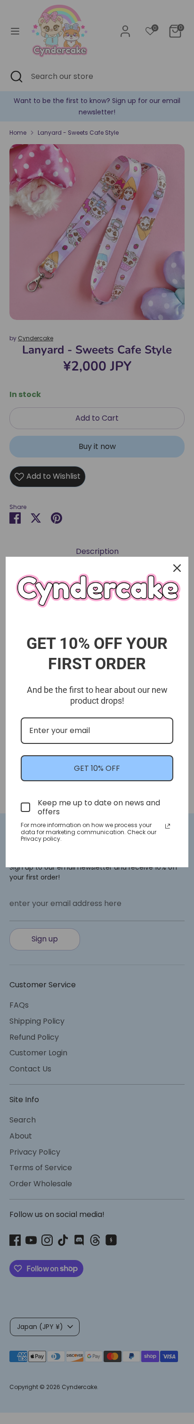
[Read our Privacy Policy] (167, 826)
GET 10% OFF (97, 768)
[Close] (177, 568)
